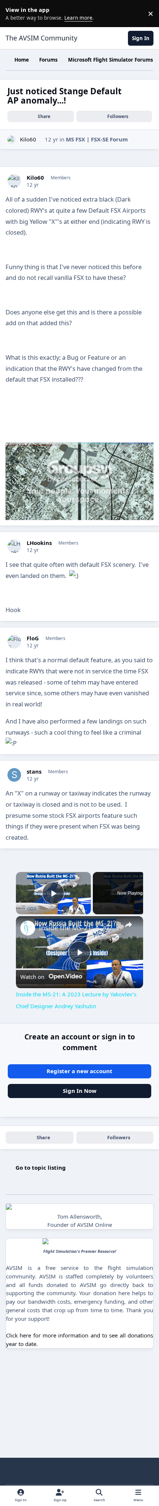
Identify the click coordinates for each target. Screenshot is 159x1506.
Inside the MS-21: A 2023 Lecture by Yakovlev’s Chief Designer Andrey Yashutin (78, 927)
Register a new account (79, 1071)
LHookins (39, 542)
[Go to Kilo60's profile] (11, 139)
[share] (128, 924)
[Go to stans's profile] (14, 775)
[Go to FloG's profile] (14, 642)
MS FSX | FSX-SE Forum (97, 139)
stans (34, 771)
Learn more (15, 13)
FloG (33, 638)
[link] (27, 928)
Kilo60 (28, 139)
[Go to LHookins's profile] (14, 546)
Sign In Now (80, 1090)
